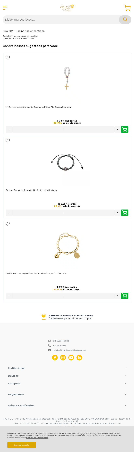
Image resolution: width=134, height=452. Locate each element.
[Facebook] (55, 359)
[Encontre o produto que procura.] (125, 19)
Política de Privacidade (37, 438)
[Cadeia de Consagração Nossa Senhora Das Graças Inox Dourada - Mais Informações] (67, 246)
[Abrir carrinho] (127, 8)
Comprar (124, 129)
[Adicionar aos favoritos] (8, 57)
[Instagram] (63, 359)
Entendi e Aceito (21, 445)
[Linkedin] (79, 359)
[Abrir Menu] (5, 8)
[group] (67, 317)
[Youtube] (71, 359)
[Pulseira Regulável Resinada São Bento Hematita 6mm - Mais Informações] (67, 163)
